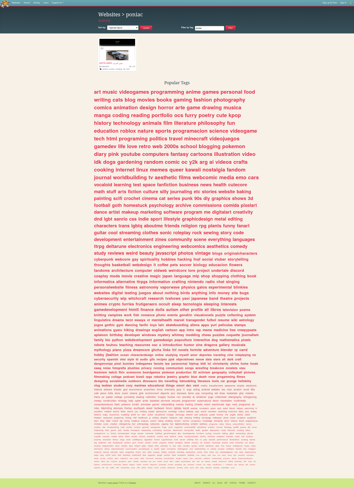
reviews (116, 253)
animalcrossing (217, 458)
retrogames (155, 427)
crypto (114, 304)
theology (228, 427)
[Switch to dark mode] (351, 2)
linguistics (102, 319)
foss (166, 436)
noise (107, 368)
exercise (102, 458)
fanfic (143, 324)
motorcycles (117, 465)
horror (166, 107)
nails (123, 427)
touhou (112, 344)
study (100, 253)
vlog (97, 385)
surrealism (204, 408)
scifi (117, 198)
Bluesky (133, 482)
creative (141, 275)
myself (184, 355)
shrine (234, 363)
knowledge (207, 420)
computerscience (103, 404)
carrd (243, 349)
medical (107, 411)
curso (254, 427)
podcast (129, 377)
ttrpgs (142, 281)
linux (142, 169)
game (193, 107)
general (145, 427)
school (188, 146)
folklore (173, 436)
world (133, 414)
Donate (206, 482)
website (226, 191)
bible (108, 420)
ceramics (167, 430)
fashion (203, 99)
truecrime (232, 411)
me (207, 212)
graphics (221, 198)
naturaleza (190, 465)
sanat (232, 442)
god (125, 389)
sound (203, 411)
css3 (198, 461)
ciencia (166, 461)
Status (233, 482)
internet (125, 169)
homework (135, 430)
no (254, 355)
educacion (218, 264)
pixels (246, 339)
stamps (240, 324)
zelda (209, 455)
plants (214, 225)
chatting (143, 411)
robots (99, 344)
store (117, 393)
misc (229, 389)
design (148, 107)
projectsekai (225, 468)
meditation (230, 449)
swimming (249, 408)
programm (226, 458)
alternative (125, 281)
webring (241, 465)
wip (123, 298)
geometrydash (186, 461)
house (230, 455)
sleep (176, 304)
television (230, 309)
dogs (109, 161)
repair (130, 461)
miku (96, 408)
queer (176, 169)
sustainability (190, 427)
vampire (148, 442)
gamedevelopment (110, 309)
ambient (194, 423)
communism (174, 368)
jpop (179, 389)
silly (164, 191)
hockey (220, 414)
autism (172, 309)
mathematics (229, 339)
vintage (203, 253)
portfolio (162, 115)
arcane (156, 468)
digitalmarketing (182, 423)
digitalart (221, 212)
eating (160, 420)
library (228, 424)
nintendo (196, 281)
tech (99, 138)
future (114, 455)
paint (197, 468)
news (206, 184)
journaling (181, 191)
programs (162, 442)
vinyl (191, 449)
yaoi (186, 298)
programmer (189, 400)
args (189, 389)
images (162, 397)
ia (151, 449)
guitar (100, 232)
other (184, 309)
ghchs (156, 349)
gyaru (117, 329)
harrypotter (189, 430)
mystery (164, 334)
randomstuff (136, 455)
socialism (98, 411)
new (236, 452)
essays (140, 319)
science (218, 130)
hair (171, 423)
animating (180, 452)
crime (206, 452)
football (102, 205)
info (212, 292)
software (172, 212)
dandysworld (118, 442)
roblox (128, 130)
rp (236, 349)
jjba (179, 433)
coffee (163, 264)
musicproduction (191, 436)
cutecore (237, 184)
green (213, 408)
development (108, 239)
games (210, 91)
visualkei (178, 458)
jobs (235, 465)
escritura (127, 442)
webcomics (193, 246)
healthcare (143, 417)
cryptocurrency (250, 452)
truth (176, 439)
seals (128, 439)
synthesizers (190, 452)
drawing (212, 107)
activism (204, 372)
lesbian (107, 385)
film (167, 122)
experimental (220, 287)
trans (124, 225)
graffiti (236, 427)
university (149, 433)
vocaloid (103, 184)
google (159, 455)
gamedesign (163, 339)
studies (139, 465)
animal (201, 446)
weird (132, 253)
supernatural (204, 400)
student (119, 385)
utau (242, 368)
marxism (167, 455)
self (103, 468)
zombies (170, 465)
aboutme (153, 225)
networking (146, 430)
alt (224, 359)
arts (122, 191)
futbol (211, 319)
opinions (252, 465)
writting (155, 417)
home (244, 363)
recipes (162, 359)
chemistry (169, 389)
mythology (102, 349)
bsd (196, 414)
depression (215, 430)
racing (127, 420)
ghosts (250, 433)
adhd (149, 452)
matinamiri (105, 66)
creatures (114, 461)
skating (140, 397)
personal (231, 91)
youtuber (221, 449)
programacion (190, 130)
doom (216, 400)
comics (103, 107)
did (249, 427)
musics (246, 446)
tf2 (195, 372)
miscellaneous (217, 465)
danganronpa (103, 363)
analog (254, 411)
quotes (141, 433)
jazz (173, 393)
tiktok (123, 411)
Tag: (187, 27)
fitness (131, 287)
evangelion (182, 455)
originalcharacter (117, 449)
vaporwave (170, 287)
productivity (162, 465)
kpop (235, 115)
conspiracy (196, 420)
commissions (207, 205)
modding (193, 334)
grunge (232, 381)
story (226, 232)
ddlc (246, 465)
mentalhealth (162, 319)
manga (102, 115)
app (182, 329)
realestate (232, 393)
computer (143, 270)
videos (223, 161)
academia (251, 417)
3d (250, 198)
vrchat (108, 455)
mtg (95, 442)
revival (199, 452)
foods (254, 363)
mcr (179, 397)
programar (244, 404)
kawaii (193, 169)
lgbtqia (177, 408)
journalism (250, 334)
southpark (139, 408)
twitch (113, 372)
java (247, 411)
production (183, 372)
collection (151, 397)
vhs (226, 414)
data (209, 359)
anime (193, 91)
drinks (186, 468)
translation (226, 400)
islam (191, 458)
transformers (216, 385)
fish (136, 314)
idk (97, 161)
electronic (251, 385)
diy (206, 198)
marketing (151, 212)
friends (171, 225)
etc (197, 191)
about (158, 292)
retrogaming (250, 397)
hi (256, 408)
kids (109, 442)
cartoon (171, 329)
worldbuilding (130, 177)
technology (127, 122)
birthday (116, 334)
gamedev (105, 146)
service (186, 420)
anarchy (97, 439)
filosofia (239, 449)
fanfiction (167, 184)
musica (232, 107)
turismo (137, 427)
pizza (127, 349)
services (165, 400)
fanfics (203, 436)
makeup (130, 212)
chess (206, 334)
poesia (243, 427)
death (203, 377)
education (106, 130)
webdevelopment (138, 339)
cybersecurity (106, 298)
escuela (176, 400)
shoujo (228, 446)
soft (242, 436)
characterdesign (142, 355)
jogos (98, 324)
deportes (205, 355)
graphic (184, 377)
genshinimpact (170, 433)
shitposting (98, 430)
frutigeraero (146, 304)
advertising (158, 458)
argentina (97, 468)
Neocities (102, 482)
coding (120, 115)
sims (144, 452)
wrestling (201, 368)
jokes (202, 468)
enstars (97, 427)
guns (134, 442)
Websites (16, 2)
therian (128, 408)
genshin (185, 314)
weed (149, 408)
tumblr (135, 404)
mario (125, 393)
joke (108, 461)
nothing (172, 292)
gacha (113, 430)
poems (245, 309)
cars (253, 177)
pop (198, 393)
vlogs (122, 439)
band (213, 298)
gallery (224, 344)
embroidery (250, 455)
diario (171, 461)
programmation (108, 446)
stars (216, 359)
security (99, 359)
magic (155, 275)
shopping (220, 275)
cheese (159, 461)
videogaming (124, 423)
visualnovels (204, 314)
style (130, 359)
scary (105, 423)
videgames (153, 465)
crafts (240, 161)
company (195, 442)
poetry (207, 115)
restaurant (107, 417)
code (238, 232)
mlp (195, 275)
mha (218, 455)
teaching (126, 344)
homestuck (135, 205)
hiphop (194, 363)
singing (233, 281)
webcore (122, 259)
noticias (213, 449)
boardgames (151, 372)
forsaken (207, 442)
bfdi (203, 363)
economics (114, 414)
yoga (210, 397)
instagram (252, 449)
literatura (204, 381)
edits (138, 468)
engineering (166, 246)
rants (170, 427)
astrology (246, 319)
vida (181, 417)
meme (207, 329)
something (143, 461)
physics (188, 287)
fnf (174, 349)
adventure (211, 349)
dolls (159, 309)
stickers (108, 389)
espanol (185, 458)
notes (237, 436)
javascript (166, 253)
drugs (133, 433)
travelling (171, 381)
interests (229, 304)
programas (119, 417)
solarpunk (97, 452)
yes (136, 411)
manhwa (140, 385)
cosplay (101, 275)
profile (197, 309)
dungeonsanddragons (245, 458)
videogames (134, 91)
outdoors (134, 381)
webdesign (142, 264)
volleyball (235, 372)
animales (146, 404)
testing (131, 292)
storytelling (238, 259)
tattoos (240, 408)
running (158, 368)
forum (169, 408)
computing (207, 393)
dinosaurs (150, 381)
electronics (140, 246)
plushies (134, 368)
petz (120, 430)
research (156, 298)
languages (244, 239)
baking (244, 191)
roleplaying (243, 355)
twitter (142, 458)
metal (220, 218)
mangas (170, 414)
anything (199, 292)
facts (234, 455)
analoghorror (99, 433)
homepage (206, 417)
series (173, 198)
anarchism (149, 389)
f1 (184, 389)
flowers (235, 264)
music (109, 91)
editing (235, 218)
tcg (204, 465)
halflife (112, 468)
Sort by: (102, 27)
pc (103, 397)
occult (164, 304)
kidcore (234, 420)
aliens (195, 324)
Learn (46, 2)
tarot (129, 319)
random (153, 161)
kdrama (97, 414)
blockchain (239, 442)
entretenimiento (106, 465)
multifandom (124, 458)
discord (237, 270)
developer (132, 334)
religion (189, 225)
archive (183, 205)
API (225, 482)
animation (126, 107)
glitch (232, 433)
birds (185, 292)
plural (225, 417)
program (193, 212)
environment (152, 393)
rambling (110, 458)
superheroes (166, 439)
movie (127, 275)
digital (117, 292)
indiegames (144, 363)
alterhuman (178, 430)
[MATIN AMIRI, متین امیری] (117, 49)
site (234, 292)
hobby (99, 354)
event (207, 404)
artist (114, 212)
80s (253, 389)
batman (252, 439)
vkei (123, 359)
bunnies (128, 363)
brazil (241, 420)
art (97, 91)
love (132, 146)
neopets (214, 461)
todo (245, 449)
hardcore (173, 417)
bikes (157, 446)
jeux (154, 461)
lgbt (108, 218)
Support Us (57, 2)
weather (194, 408)
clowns (133, 393)
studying (171, 355)
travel (176, 138)
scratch (238, 389)
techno (116, 411)
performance (222, 439)
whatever (201, 397)
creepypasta (246, 329)
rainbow (96, 461)
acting (196, 389)
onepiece (221, 436)
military (164, 452)
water (198, 430)
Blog (219, 482)
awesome (230, 385)
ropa (197, 411)
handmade (216, 442)
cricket (115, 420)
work (128, 314)
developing (178, 465)
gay (135, 259)
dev (188, 385)
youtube (131, 154)
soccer (185, 264)
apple (163, 449)
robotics (159, 377)
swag (97, 368)
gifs (152, 359)
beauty (146, 253)
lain (161, 324)
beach (224, 455)
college (118, 397)
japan (167, 275)
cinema (149, 198)
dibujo (251, 442)
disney (107, 449)
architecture (122, 270)
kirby (102, 420)
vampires (115, 314)
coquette (233, 334)
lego (228, 404)
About (197, 482)
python (117, 339)
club (107, 468)
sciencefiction (238, 424)
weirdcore (178, 270)
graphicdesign (197, 218)
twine (191, 393)
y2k (193, 161)
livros (160, 389)
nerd (234, 404)
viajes (96, 455)
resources (142, 344)
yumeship (129, 397)
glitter (144, 446)
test (137, 184)
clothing (238, 275)
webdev (215, 389)
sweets (156, 449)
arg (204, 161)
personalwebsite (109, 287)
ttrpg (99, 246)
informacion (98, 449)
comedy (238, 246)
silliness (125, 465)
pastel (109, 397)
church (138, 452)
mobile (114, 436)
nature (145, 130)
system (250, 314)
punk (187, 198)
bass (131, 458)
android (205, 389)
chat (220, 281)
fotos (214, 455)
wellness (203, 423)
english (158, 329)
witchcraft (137, 298)
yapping (164, 423)
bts (160, 381)
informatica (104, 281)
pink (113, 154)
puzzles (219, 334)
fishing (128, 417)
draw (222, 393)
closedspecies (189, 433)
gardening (129, 161)
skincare (118, 408)
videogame (243, 130)
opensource (161, 411)
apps (205, 324)
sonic (166, 232)
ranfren (233, 468)
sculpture (241, 417)
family (99, 339)
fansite (158, 363)
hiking (129, 329)
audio (144, 359)
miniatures (229, 465)
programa (213, 424)
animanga (179, 414)
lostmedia (164, 446)
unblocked (220, 397)
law (167, 363)
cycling (208, 433)
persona (125, 404)
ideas (241, 411)
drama (130, 411)
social (207, 259)
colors (247, 414)
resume (223, 319)
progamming (226, 377)
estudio (212, 439)
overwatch (241, 455)
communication (131, 449)
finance (147, 309)
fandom (236, 169)
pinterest (168, 372)
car (124, 69)
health (220, 184)
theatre (226, 298)
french (157, 439)
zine (199, 344)
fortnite (196, 349)
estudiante (201, 427)
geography (219, 372)
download (208, 468)
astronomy (148, 287)
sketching (222, 411)
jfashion (112, 354)
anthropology (143, 423)
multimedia (240, 400)
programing (133, 138)
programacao (252, 420)
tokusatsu (216, 468)
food (249, 91)
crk (201, 442)
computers (155, 154)
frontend (145, 465)
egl (121, 420)
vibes (217, 446)
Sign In (343, 2)
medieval (135, 420)
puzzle (220, 314)
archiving (180, 468)
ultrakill (150, 446)
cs (208, 449)
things (170, 385)
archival (150, 468)
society (134, 436)
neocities (186, 446)
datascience (171, 468)
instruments (149, 458)
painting (103, 198)
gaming (183, 99)
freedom (97, 417)
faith (245, 461)
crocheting (157, 430)
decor (117, 446)
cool (113, 232)
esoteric (249, 436)
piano (117, 349)
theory (115, 439)
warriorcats (218, 404)
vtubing (203, 455)
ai (211, 161)
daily (179, 446)
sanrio (120, 218)
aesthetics (218, 246)
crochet (132, 198)
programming (167, 91)
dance (100, 212)
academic (151, 436)
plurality (186, 397)
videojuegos (224, 138)
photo (161, 314)
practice (225, 442)
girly (241, 393)
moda (115, 275)
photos (185, 253)
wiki (234, 319)
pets (174, 264)
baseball (154, 400)
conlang (244, 439)
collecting (235, 314)
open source (113, 482)
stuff (111, 191)
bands (240, 414)
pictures (249, 372)
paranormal (179, 363)
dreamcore (141, 349)
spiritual (207, 461)
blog (130, 99)
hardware (159, 408)
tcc (138, 414)
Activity (36, 2)
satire (121, 452)
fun (231, 122)
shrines (142, 436)
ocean (124, 355)
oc (184, 161)
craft (238, 359)
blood (211, 452)
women (129, 427)
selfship (190, 439)
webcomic (205, 177)
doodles (124, 446)
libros (215, 309)
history (102, 122)
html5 (134, 309)
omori (180, 385)
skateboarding (177, 324)
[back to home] (5, 3)
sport (156, 218)
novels (183, 349)
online (159, 355)
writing (102, 99)
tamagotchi (122, 461)
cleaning (188, 417)
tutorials (229, 436)
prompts (163, 468)
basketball (121, 264)
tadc (193, 461)
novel (246, 389)
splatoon (101, 334)
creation (113, 423)
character (107, 439)
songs (189, 368)
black (174, 455)
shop (205, 275)
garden (205, 430)
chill (134, 417)
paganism (151, 455)
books (164, 99)
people (151, 411)
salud (225, 408)
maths (204, 385)
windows (149, 334)
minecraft (196, 138)
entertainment (138, 239)
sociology (172, 411)
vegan (116, 458)
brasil (140, 377)
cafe (96, 393)
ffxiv (122, 372)
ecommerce (135, 389)
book (251, 275)
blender (227, 349)
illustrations (234, 439)
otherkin (164, 417)
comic (172, 161)
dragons (210, 344)
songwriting (129, 452)
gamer (155, 404)
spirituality (149, 259)
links (167, 349)
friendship (218, 420)
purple (212, 414)
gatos (202, 287)
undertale (220, 270)
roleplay (182, 232)
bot (246, 442)
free (233, 329)
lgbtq (136, 225)
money (224, 292)
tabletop (189, 411)
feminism (100, 372)
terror (226, 420)
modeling (125, 414)
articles (171, 442)
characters (105, 225)
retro (145, 146)
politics (158, 138)
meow (200, 359)
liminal (113, 433)
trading (189, 404)
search (153, 420)
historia (98, 389)
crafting (179, 281)
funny (229, 225)
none (211, 377)
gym (119, 324)
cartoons (201, 154)
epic (219, 408)
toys (153, 324)
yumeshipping (144, 449)
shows (239, 198)
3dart (127, 436)
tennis (248, 424)
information (159, 281)
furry (191, 115)
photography (229, 99)
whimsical (126, 455)
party (102, 455)
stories (209, 191)
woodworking (125, 468)
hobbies (168, 259)
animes (100, 304)
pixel (117, 363)
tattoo (247, 430)
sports (163, 130)
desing (96, 458)
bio (107, 339)
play (205, 439)
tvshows (172, 298)
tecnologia (192, 304)
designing (101, 381)
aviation (211, 427)
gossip (136, 458)
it (154, 264)
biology (200, 264)
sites (107, 430)
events (172, 314)
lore (191, 270)
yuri (214, 324)
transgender (195, 319)
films (185, 177)
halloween (217, 417)
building (158, 433)
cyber (138, 400)
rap (198, 329)
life (121, 146)
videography (235, 397)
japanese (199, 298)
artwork (189, 414)
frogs (164, 427)
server (182, 439)
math (99, 191)
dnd (98, 218)
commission (171, 449)
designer (132, 465)
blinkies (241, 287)
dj (194, 397)
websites (102, 292)
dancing (131, 324)
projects (241, 298)
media (226, 177)
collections (207, 458)
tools (215, 381)
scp (216, 452)
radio (210, 281)
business (189, 184)
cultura (182, 411)
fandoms (102, 270)
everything (219, 239)
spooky (234, 458)
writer (121, 436)
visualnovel (160, 414)
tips (184, 465)
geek (131, 446)
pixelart (249, 205)
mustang (118, 69)
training (106, 452)
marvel (179, 319)
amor (194, 355)
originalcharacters (240, 253)
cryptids (97, 436)
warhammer (223, 461)
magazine (178, 427)
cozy (129, 385)
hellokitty (244, 381)
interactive (201, 339)
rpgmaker (148, 439)
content (140, 442)
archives (211, 436)
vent (196, 385)
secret (192, 468)
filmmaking (102, 377)
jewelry (172, 377)
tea (223, 389)
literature (185, 122)
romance (148, 314)
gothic (110, 324)
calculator (114, 452)
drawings (143, 329)
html (111, 138)
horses (171, 397)
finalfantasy (238, 461)
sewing (211, 232)
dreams (118, 319)
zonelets (232, 368)
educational (156, 385)
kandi (186, 408)
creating (240, 430)
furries (128, 304)
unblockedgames (226, 452)
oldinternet (210, 446)
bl (137, 359)
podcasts (203, 414)
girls (141, 393)
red (254, 461)
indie (143, 218)
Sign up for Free (330, 2)
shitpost (137, 446)
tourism (177, 420)
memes (159, 169)
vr (148, 319)
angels (233, 414)
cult (202, 461)
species (194, 446)
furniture (200, 433)
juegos (145, 292)
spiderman (102, 442)
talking (225, 433)
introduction (172, 344)
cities (117, 468)
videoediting (167, 404)
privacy (146, 368)
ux (201, 439)
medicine (221, 329)
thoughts (102, 264)
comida (231, 205)
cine (230, 355)
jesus (103, 393)
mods (223, 430)
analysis (145, 420)
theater (118, 389)
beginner (97, 465)
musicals (238, 344)
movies (146, 99)
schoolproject (123, 433)
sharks (240, 385)
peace (133, 468)
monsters (212, 411)
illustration (227, 154)
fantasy (180, 154)
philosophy (211, 122)
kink (150, 461)
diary (100, 154)
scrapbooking (113, 427)
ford (128, 69)
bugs (244, 292)
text (133, 423)
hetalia (126, 430)
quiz (174, 446)
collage (116, 377)
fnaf (196, 259)
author (150, 414)
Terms (242, 482)
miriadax (136, 461)
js (150, 417)
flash (117, 404)
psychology (161, 205)
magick (177, 461)
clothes (150, 232)
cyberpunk (103, 259)
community (180, 239)
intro (190, 329)
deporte (165, 393)
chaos (253, 446)
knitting (100, 314)
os (170, 446)
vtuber (220, 259)
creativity (243, 212)
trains (97, 397)
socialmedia (118, 381)
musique (156, 452)
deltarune (116, 246)
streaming (130, 232)
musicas (106, 436)
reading (140, 115)
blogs (217, 253)
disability (191, 455)
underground (238, 446)
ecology (122, 400)
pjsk (172, 359)
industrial (171, 452)
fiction (134, 191)
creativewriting (200, 449)
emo (241, 177)
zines (160, 239)
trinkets (199, 404)
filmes (241, 377)
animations (103, 329)
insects (180, 404)
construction (110, 400)
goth (117, 205)
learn (96, 420)
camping (97, 446)
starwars (181, 393)
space (149, 184)
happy (209, 465)
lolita (110, 393)
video (249, 154)
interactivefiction (169, 458)
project (203, 270)
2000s (171, 146)
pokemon (233, 146)
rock (197, 232)
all (207, 309)
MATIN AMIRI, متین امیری (111, 62)
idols (119, 455)
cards (180, 436)
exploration (198, 458)
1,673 (133, 66)
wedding (169, 420)
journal (102, 177)
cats (118, 99)
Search (27, 2)
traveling (219, 355)
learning (122, 184)
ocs (178, 115)
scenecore (133, 372)
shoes (232, 417)
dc (253, 404)
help (130, 400)
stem (144, 455)
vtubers (249, 393)
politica (143, 468)
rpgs (149, 377)
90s (198, 198)
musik (250, 461)
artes (145, 400)
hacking (184, 259)
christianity (220, 363)
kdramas (231, 430)
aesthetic (166, 177)
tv (151, 177)
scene (200, 239)
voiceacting (241, 433)
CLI (213, 482)
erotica (160, 436)
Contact (251, 482)
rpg (202, 225)
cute (221, 115)
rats (104, 427)
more (197, 455)
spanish (112, 359)
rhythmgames (183, 449)
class (241, 452)
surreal (219, 427)
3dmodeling (187, 381)
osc (155, 344)
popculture (183, 339)
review (155, 442)
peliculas (225, 324)
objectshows (185, 359)
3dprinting (106, 408)
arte (180, 107)
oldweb (160, 270)
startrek (187, 442)
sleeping (211, 304)
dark (230, 359)
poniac (111, 69)
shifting (230, 461)
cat (162, 198)
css (133, 218)
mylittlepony (137, 439)
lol (209, 363)
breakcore (217, 368)
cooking (104, 169)
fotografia (119, 368)
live (196, 439)
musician (199, 465)
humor (189, 344)
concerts (217, 433)
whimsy (178, 334)
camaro (105, 69)
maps (105, 414)
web (157, 146)
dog (215, 339)
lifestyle (172, 218)
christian (98, 423)
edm (144, 414)
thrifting (196, 417)
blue (194, 377)
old (216, 393)
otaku (221, 424)
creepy (97, 400)
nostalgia (213, 169)
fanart (243, 225)
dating (103, 461)
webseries (155, 423)
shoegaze (179, 442)
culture (150, 191)
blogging (210, 146)
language (182, 275)
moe (222, 446)
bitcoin (232, 408)
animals (152, 122)
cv (108, 433)
